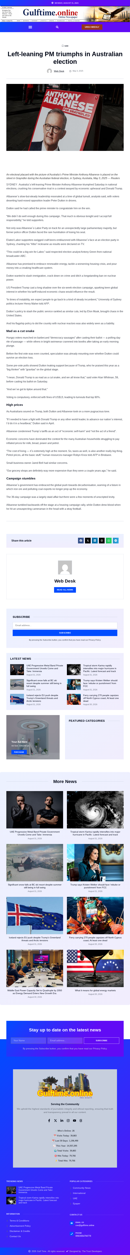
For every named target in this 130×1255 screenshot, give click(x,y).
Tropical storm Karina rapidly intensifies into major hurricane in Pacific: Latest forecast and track (99, 668)
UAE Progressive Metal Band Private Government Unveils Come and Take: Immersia (44, 668)
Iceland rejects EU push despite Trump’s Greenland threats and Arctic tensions (42, 698)
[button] (30, 27)
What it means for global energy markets (95, 990)
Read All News (65, 590)
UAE (66, 46)
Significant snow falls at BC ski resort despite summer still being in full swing (44, 683)
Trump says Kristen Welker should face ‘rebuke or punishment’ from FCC (100, 683)
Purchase (19, 752)
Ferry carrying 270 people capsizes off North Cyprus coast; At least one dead (101, 698)
